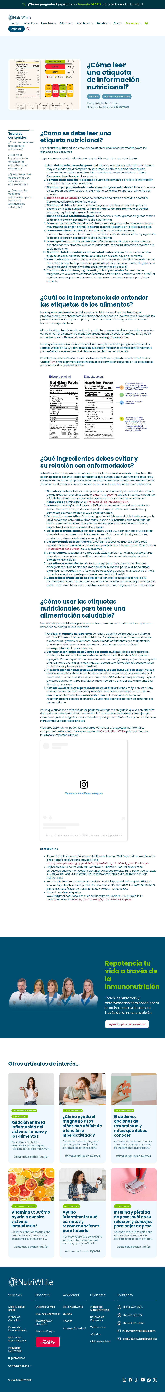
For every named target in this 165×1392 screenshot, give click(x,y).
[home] (19, 17)
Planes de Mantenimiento (18, 1329)
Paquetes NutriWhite (15, 1349)
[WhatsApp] (149, 1380)
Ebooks (67, 1321)
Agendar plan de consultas (127, 1024)
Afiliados (95, 1334)
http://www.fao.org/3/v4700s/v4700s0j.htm (103, 899)
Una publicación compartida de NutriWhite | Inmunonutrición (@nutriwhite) (84, 835)
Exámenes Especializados (17, 1339)
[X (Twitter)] (155, 1380)
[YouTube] (143, 1380)
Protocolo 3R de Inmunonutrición (107, 502)
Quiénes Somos (45, 1306)
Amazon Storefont (74, 1328)
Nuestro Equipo (45, 1331)
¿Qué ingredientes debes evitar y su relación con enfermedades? (19, 179)
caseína (112, 495)
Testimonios (98, 1327)
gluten (97, 495)
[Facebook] (130, 1380)
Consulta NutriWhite (113, 731)
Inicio (14, 23)
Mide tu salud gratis (16, 1308)
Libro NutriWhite (73, 1306)
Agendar (16, 28)
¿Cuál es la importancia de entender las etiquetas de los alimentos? (18, 161)
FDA (53, 362)
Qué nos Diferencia (48, 1313)
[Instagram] (124, 1380)
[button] (31, 23)
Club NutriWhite (100, 1341)
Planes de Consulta (14, 1318)
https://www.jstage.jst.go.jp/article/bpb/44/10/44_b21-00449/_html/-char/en (98, 863)
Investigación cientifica (44, 1322)
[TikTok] (136, 1380)
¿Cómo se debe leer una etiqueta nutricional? (21, 146)
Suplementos (16, 1358)
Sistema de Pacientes (97, 1318)
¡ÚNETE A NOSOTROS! (48, 1342)
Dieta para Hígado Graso (63, 549)
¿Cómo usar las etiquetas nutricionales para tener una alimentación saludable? (19, 199)
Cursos (67, 1313)
